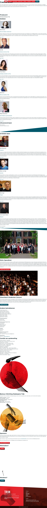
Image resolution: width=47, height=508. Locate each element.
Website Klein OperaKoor (5, 269)
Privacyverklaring (28, 496)
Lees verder (2, 37)
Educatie (29, 1)
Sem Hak (37, 501)
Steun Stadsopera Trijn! (5, 442)
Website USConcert (4, 304)
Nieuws (25, 1)
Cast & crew (20, 1)
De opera (10, 1)
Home (5, 1)
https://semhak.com (7, 336)
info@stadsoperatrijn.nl (8, 497)
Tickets (37, 1)
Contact (33, 1)
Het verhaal (15, 1)
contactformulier (23, 438)
